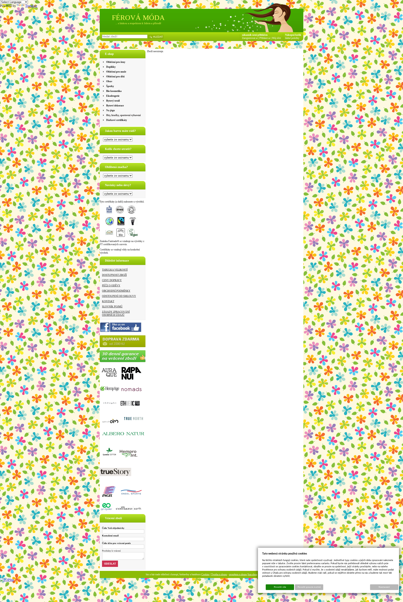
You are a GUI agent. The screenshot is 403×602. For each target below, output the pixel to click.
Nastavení (384, 587)
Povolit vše (280, 587)
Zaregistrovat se (250, 38)
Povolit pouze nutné (309, 587)
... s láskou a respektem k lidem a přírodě (138, 23)
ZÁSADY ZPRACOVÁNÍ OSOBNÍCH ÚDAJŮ (116, 313)
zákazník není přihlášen (255, 34)
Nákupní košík (293, 34)
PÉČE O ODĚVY (111, 285)
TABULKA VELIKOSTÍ (115, 269)
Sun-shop (252, 574)
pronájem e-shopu (238, 574)
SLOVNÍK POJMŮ (112, 306)
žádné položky (292, 38)
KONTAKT (108, 301)
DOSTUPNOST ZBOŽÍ (114, 275)
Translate (31, 6)
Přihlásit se (264, 38)
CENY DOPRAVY (112, 280)
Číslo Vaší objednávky (113, 528)
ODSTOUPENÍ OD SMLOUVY (119, 296)
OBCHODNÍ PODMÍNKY (116, 290)
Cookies (205, 574)
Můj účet (276, 38)
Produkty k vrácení (111, 550)
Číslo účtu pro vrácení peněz (116, 543)
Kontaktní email (110, 535)
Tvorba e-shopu (219, 574)
